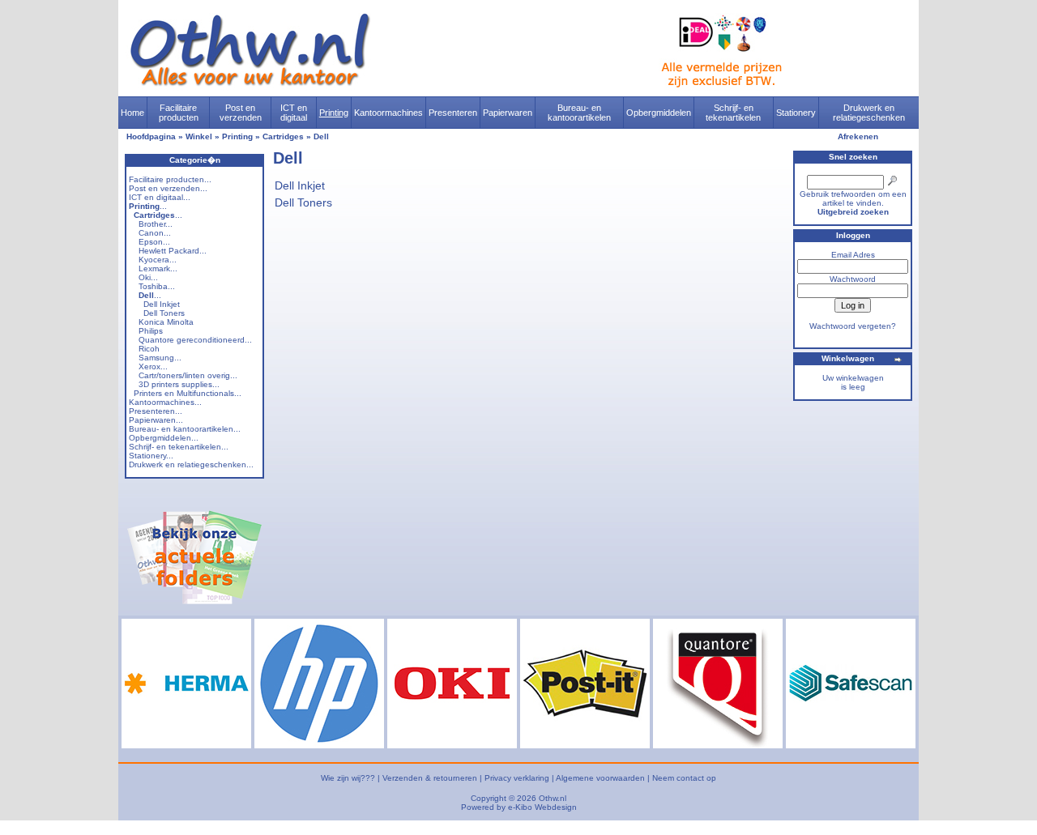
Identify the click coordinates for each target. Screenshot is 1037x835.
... (148, 206)
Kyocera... (158, 259)
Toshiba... (157, 286)
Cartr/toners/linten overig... (188, 375)
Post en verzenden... (168, 188)
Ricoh (149, 348)
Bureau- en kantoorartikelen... (185, 428)
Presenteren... (155, 411)
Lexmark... (158, 268)
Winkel (199, 136)
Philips (151, 330)
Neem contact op (684, 777)
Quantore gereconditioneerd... (195, 339)
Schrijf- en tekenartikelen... (178, 446)
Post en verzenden (241, 112)
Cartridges (283, 136)
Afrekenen (858, 136)
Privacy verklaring (516, 777)
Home (132, 112)
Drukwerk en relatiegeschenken (869, 112)
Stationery (796, 112)
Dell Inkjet (161, 304)
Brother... (156, 223)
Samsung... (160, 357)
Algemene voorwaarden (600, 777)
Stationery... (151, 455)
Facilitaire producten (178, 112)
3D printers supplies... (179, 384)
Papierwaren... (156, 419)
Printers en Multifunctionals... (187, 393)
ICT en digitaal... (159, 197)
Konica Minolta (166, 321)
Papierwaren (507, 112)
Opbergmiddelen (658, 112)
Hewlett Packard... (173, 250)
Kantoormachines (388, 112)
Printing (333, 112)
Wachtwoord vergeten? (852, 326)
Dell (321, 136)
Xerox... (153, 366)
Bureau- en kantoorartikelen (579, 112)
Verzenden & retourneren (429, 777)
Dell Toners (164, 313)
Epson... (154, 241)
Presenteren (453, 112)
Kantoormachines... (165, 402)
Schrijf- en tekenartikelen (733, 112)
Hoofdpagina (151, 136)
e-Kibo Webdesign (542, 807)
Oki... (148, 277)
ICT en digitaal (293, 112)
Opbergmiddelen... (163, 437)
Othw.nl (552, 798)
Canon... (155, 232)
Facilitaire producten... (170, 179)
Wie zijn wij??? (348, 777)
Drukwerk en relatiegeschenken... (191, 464)
